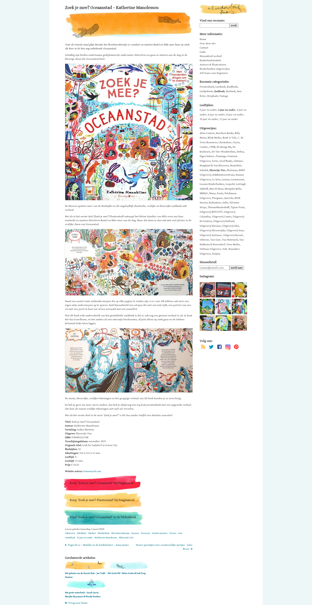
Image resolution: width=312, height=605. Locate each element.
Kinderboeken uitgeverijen (215, 69)
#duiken (92, 533)
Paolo (220, 193)
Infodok (204, 170)
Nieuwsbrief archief (211, 56)
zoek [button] (234, 25)
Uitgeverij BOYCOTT (211, 211)
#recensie (145, 533)
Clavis (236, 142)
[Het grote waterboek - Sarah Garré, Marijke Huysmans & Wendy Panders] (85, 588)
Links (203, 52)
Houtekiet (235, 165)
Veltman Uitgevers (210, 249)
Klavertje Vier (217, 170)
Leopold (230, 184)
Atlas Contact (207, 133)
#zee (180, 533)
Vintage (223, 96)
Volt (224, 249)
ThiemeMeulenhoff (218, 207)
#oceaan (135, 533)
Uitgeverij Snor (235, 230)
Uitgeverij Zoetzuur (211, 235)
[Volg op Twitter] (211, 347)
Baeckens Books (224, 133)
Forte (215, 161)
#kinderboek (103, 533)
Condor (204, 147)
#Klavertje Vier (126, 537)
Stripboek (212, 96)
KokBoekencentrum (223, 174)
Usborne (204, 239)
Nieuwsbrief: (208, 262)
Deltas (240, 151)
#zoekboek (70, 537)
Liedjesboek (206, 91)
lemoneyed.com (92, 471)
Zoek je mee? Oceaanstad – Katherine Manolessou (112, 7)
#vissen (172, 533)
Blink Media (214, 137)
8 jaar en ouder (234, 114)
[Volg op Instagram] (227, 347)
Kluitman (232, 170)
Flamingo (221, 156)
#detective (70, 533)
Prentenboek (207, 86)
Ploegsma (217, 198)
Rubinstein (215, 202)
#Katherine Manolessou (105, 537)
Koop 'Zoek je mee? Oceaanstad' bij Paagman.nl (102, 483)
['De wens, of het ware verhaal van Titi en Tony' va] (239, 289)
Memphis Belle (233, 188)
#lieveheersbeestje (120, 533)
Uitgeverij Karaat (233, 235)
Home (203, 39)
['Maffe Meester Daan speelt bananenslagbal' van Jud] (223, 323)
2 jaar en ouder (226, 109)
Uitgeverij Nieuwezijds (212, 230)
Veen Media (233, 244)
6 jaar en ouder (216, 114)
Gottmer (238, 161)
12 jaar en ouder (229, 119)
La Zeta (216, 179)
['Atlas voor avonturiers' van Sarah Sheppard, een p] (207, 323)
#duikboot (81, 533)
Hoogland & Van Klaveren (214, 165)
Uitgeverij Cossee (221, 216)
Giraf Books (226, 161)
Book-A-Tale (229, 137)
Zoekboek (219, 91)
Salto (225, 202)
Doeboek (230, 91)
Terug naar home (77, 603)
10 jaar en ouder (209, 119)
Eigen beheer (207, 156)
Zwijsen (216, 253)
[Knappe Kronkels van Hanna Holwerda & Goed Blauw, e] (223, 306)
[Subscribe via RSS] (203, 347)
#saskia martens (159, 533)
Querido (228, 198)
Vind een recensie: (212, 20)
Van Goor (215, 239)
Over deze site (208, 43)
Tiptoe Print (237, 207)
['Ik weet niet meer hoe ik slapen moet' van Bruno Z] (207, 289)
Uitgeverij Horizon (210, 225)
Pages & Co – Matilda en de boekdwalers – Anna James (98, 545)
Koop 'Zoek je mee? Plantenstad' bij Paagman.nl (102, 500)
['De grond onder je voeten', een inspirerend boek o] (239, 323)
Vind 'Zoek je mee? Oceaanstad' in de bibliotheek (103, 517)
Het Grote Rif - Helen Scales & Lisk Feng (127, 573)
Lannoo (226, 179)
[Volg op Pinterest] (236, 347)
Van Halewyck (230, 239)
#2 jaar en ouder (84, 537)
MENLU (204, 193)
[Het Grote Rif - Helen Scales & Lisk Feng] (128, 569)
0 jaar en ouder (208, 109)
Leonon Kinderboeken (212, 184)
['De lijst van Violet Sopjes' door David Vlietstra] (239, 306)
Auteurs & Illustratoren (213, 64)
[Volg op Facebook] (219, 347)
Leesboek (220, 86)
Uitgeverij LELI (230, 225)
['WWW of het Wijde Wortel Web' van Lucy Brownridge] (207, 306)
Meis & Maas (216, 188)
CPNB (212, 147)
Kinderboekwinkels (210, 60)
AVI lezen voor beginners (214, 73)
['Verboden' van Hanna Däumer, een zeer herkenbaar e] (223, 289)
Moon (212, 193)
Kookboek (232, 86)
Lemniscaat (237, 179)
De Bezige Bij (224, 147)
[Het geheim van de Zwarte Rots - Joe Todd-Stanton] (85, 569)
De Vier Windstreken (223, 151)
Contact (204, 48)
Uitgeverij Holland (223, 221)
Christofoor (225, 142)
